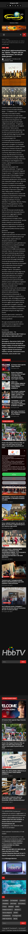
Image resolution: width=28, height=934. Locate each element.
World (15, 919)
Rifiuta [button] (14, 479)
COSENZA (22, 900)
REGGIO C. (5, 493)
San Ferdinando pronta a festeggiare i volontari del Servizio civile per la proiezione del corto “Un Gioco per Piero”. (14, 596)
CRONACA (5, 903)
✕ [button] (24, 451)
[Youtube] (10, 5)
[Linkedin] (15, 5)
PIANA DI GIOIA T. (6, 602)
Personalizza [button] (14, 483)
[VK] (18, 5)
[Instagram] (20, 5)
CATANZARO (5, 545)
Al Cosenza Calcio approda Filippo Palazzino (6, 366)
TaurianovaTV (7, 59)
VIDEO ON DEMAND (24, 35)
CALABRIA (5, 519)
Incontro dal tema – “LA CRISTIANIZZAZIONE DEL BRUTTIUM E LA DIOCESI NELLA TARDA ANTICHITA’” (14, 333)
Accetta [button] (14, 474)
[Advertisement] (14, 629)
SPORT (4, 716)
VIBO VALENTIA (7, 919)
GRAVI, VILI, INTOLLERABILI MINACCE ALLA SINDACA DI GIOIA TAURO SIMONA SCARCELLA (6, 385)
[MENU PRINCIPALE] (4, 35)
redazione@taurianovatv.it (14, 817)
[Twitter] (13, 5)
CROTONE (13, 903)
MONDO (11, 906)
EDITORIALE (21, 903)
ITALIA (3, 47)
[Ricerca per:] (11, 661)
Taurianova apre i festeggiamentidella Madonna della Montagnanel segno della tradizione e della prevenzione (14, 569)
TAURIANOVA (6, 576)
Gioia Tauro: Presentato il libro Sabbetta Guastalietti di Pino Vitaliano (6, 414)
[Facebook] (8, 5)
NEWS (7, 47)
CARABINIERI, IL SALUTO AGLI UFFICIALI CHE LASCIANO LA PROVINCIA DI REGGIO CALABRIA (6, 404)
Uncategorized (16, 915)
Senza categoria (7, 912)
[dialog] (14, 467)
